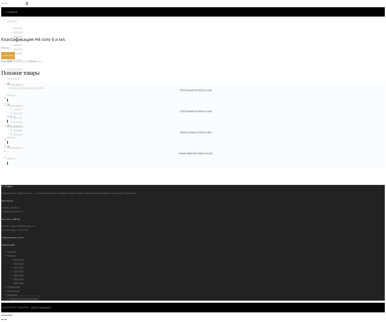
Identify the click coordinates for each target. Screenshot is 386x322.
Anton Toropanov (41, 307)
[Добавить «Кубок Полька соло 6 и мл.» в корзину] (7, 142)
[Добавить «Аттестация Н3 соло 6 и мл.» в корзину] (7, 100)
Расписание (13, 290)
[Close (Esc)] (2, 315)
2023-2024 (17, 44)
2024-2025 (17, 49)
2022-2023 (17, 121)
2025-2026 (17, 53)
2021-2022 (17, 117)
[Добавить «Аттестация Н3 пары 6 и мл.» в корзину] (7, 121)
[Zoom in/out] (11, 315)
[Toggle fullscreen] (8, 315)
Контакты (13, 78)
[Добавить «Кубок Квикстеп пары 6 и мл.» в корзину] (7, 163)
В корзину (8, 55)
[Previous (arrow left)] (2, 319)
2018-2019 (17, 28)
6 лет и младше (21, 61)
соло (39, 61)
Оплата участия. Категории (26, 88)
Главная (12, 12)
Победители (14, 139)
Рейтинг (12, 21)
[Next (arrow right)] (5, 319)
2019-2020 (17, 113)
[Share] (5, 315)
